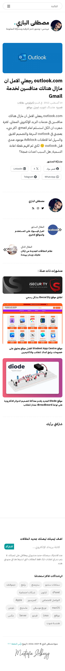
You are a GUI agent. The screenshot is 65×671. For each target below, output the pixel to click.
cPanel (56, 592)
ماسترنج (23, 608)
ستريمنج (36, 585)
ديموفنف (10, 585)
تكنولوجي (29, 103)
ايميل (36, 107)
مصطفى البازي (32, 22)
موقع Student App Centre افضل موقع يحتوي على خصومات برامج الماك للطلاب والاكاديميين (35, 350)
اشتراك (9, 546)
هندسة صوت (53, 623)
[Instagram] (37, 208)
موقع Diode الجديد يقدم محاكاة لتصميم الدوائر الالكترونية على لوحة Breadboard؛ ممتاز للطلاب (33, 403)
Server (23, 615)
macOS (56, 608)
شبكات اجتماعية (27, 592)
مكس (11, 615)
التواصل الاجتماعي (51, 600)
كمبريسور (32, 600)
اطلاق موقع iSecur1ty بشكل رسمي (44, 297)
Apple (19, 600)
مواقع (29, 107)
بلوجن (11, 608)
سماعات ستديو (52, 585)
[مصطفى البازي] (56, 26)
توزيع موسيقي (39, 608)
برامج (23, 585)
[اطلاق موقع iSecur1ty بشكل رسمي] (32, 285)
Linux (46, 615)
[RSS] (32, 208)
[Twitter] (42, 208)
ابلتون (44, 592)
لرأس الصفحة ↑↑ (14, 643)
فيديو (34, 615)
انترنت (43, 107)
